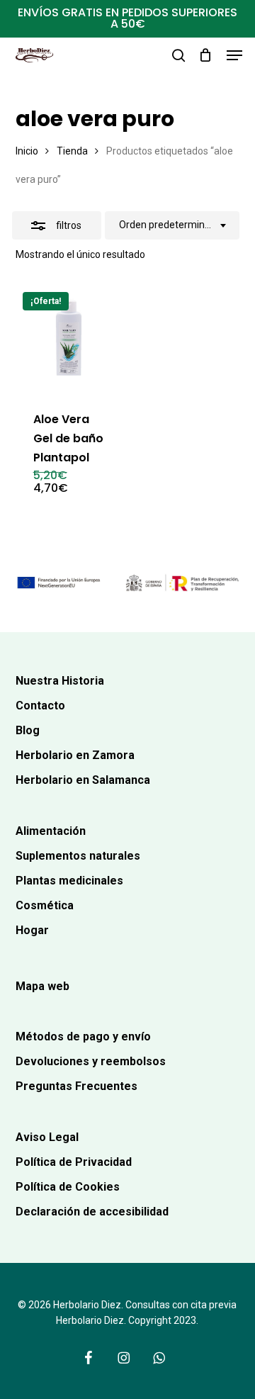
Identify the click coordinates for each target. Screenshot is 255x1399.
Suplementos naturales (78, 856)
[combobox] (172, 225)
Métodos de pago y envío (83, 1036)
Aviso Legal (47, 1137)
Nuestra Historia (60, 680)
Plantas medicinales (69, 880)
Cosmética (45, 905)
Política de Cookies (68, 1186)
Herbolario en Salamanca (83, 780)
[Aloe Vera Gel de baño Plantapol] (69, 338)
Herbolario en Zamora (75, 755)
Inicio (27, 151)
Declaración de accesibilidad (92, 1211)
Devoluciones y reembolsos (91, 1061)
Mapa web (42, 986)
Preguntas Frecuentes (76, 1086)
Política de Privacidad (74, 1162)
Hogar (32, 930)
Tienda (72, 151)
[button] (234, 55)
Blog (28, 730)
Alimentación (51, 831)
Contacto (40, 705)
